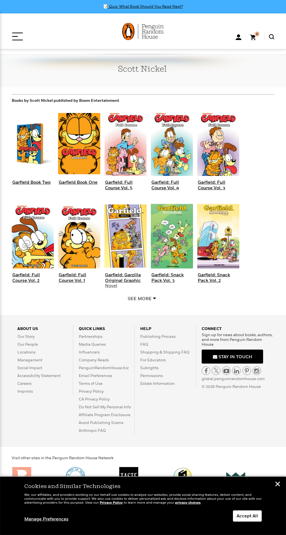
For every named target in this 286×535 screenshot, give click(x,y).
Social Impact (29, 368)
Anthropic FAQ (92, 430)
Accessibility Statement (39, 375)
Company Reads (94, 360)
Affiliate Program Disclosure (104, 415)
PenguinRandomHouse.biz (104, 368)
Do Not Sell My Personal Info (105, 407)
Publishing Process (158, 336)
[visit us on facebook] (206, 370)
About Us (27, 328)
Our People (27, 344)
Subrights (149, 368)
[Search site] (271, 36)
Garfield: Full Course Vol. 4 (165, 185)
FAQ (144, 344)
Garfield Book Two (31, 182)
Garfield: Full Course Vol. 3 (211, 185)
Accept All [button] (247, 516)
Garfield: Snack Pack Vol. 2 (214, 277)
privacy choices (188, 502)
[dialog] (143, 506)
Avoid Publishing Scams (101, 422)
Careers (24, 383)
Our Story (26, 336)
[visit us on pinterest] (246, 370)
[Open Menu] (17, 36)
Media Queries (92, 344)
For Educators (153, 360)
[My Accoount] (238, 37)
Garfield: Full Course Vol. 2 (26, 277)
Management (29, 360)
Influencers (89, 352)
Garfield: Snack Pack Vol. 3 (167, 277)
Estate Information (157, 383)
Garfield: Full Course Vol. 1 (72, 277)
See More (140, 299)
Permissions (151, 375)
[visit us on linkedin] (236, 370)
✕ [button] (277, 484)
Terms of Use (91, 383)
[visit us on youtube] (226, 370)
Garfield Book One (78, 182)
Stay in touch (234, 357)
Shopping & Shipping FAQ (164, 352)
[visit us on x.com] (216, 370)
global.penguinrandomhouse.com (233, 378)
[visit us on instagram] (256, 370)
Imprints (25, 391)
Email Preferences (95, 375)
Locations (26, 352)
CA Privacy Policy (94, 399)
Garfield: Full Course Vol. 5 (119, 185)
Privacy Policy (91, 391)
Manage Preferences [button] (46, 519)
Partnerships (91, 336)
